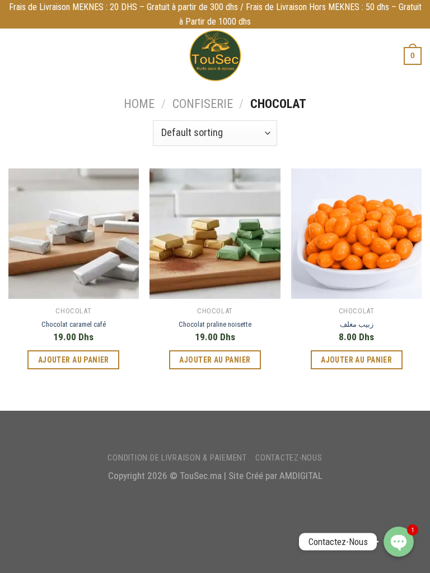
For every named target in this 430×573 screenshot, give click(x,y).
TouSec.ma (201, 475)
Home (139, 104)
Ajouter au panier (73, 359)
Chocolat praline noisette (215, 324)
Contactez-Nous (288, 458)
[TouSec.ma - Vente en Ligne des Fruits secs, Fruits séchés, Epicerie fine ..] (215, 56)
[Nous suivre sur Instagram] (213, 431)
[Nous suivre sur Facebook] (198, 431)
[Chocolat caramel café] (73, 233)
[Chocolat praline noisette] (214, 233)
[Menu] (16, 56)
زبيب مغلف (356, 324)
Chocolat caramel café (73, 324)
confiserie (202, 104)
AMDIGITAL (300, 475)
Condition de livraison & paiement (177, 458)
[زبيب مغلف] (356, 233)
